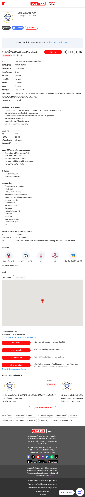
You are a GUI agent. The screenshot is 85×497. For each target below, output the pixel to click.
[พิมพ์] (71, 52)
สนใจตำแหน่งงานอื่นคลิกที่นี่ (58, 42)
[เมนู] (3, 3)
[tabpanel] (42, 303)
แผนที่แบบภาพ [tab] (20, 277)
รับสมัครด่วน (51, 384)
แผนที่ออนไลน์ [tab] (7, 277)
